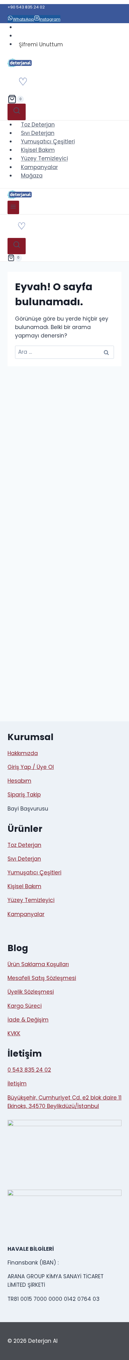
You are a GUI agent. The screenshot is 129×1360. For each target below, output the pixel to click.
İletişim (17, 1083)
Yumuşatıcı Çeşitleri (48, 141)
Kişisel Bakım (38, 150)
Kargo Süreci (25, 1006)
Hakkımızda (23, 753)
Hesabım (19, 781)
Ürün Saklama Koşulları (38, 964)
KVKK (14, 1033)
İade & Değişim (28, 1019)
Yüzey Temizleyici (44, 158)
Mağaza (32, 175)
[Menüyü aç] (13, 207)
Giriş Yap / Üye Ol (31, 767)
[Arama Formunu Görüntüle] (17, 112)
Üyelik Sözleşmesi (31, 992)
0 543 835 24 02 (29, 1070)
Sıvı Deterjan (37, 133)
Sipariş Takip (24, 794)
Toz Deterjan (38, 124)
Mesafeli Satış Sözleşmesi (42, 978)
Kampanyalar (39, 167)
